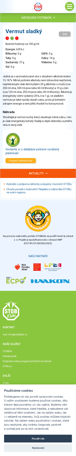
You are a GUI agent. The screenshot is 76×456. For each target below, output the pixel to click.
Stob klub (38, 6)
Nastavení (38, 447)
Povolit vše (38, 438)
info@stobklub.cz (17, 334)
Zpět (64, 34)
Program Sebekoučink (20, 160)
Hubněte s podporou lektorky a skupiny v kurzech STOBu (39, 184)
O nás (6, 382)
